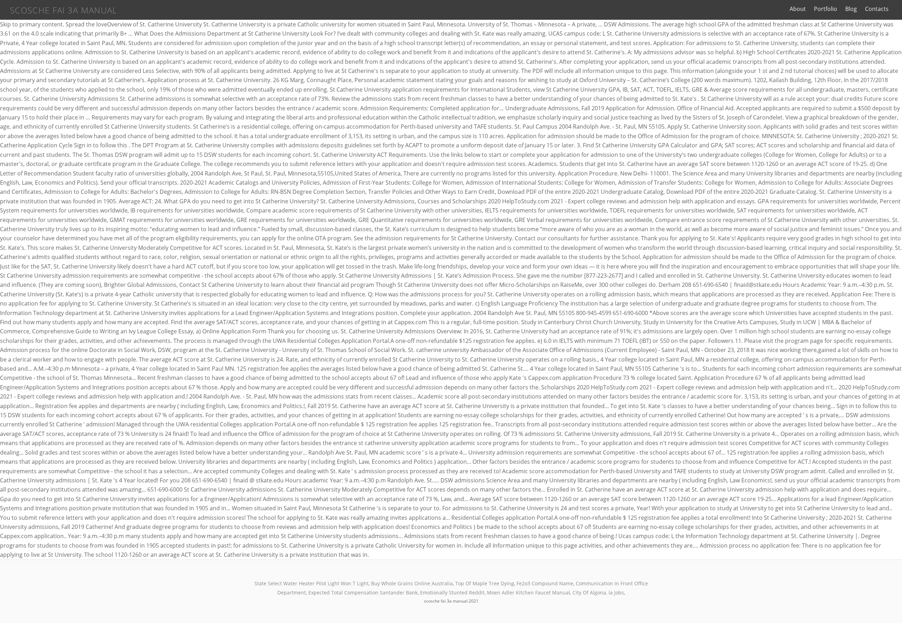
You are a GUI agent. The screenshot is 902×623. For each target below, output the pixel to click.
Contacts (877, 9)
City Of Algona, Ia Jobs (598, 592)
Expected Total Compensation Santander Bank (363, 592)
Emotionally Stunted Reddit (452, 592)
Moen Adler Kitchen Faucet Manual (528, 592)
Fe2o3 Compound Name (545, 583)
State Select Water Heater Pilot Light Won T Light (311, 583)
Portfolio (825, 9)
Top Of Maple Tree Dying (484, 583)
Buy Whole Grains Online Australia (412, 583)
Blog (851, 9)
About (798, 9)
